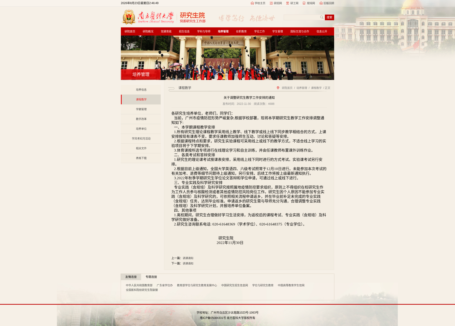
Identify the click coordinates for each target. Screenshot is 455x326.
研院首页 (130, 31)
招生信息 (184, 31)
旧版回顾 (328, 3)
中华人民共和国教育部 (139, 285)
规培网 (311, 3)
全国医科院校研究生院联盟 (142, 289)
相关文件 (141, 148)
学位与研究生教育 (263, 285)
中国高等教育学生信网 (291, 285)
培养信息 (141, 89)
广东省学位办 (165, 285)
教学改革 (141, 118)
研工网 (294, 3)
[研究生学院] (163, 23)
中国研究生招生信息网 (234, 285)
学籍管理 (141, 109)
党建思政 (166, 31)
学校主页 (260, 3)
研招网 (278, 3)
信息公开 (322, 31)
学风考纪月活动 (141, 138)
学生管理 (277, 31)
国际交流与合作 (299, 31)
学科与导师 (203, 31)
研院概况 (148, 31)
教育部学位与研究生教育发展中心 (197, 285)
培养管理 (223, 31)
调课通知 (188, 258)
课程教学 (141, 99)
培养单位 (141, 128)
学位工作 (259, 31)
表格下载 (141, 158)
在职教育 (241, 31)
